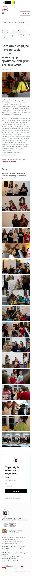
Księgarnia (25, 13)
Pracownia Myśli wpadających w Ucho (14, 33)
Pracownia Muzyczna (14, 23)
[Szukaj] (16, 6)
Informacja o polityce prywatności (12, 541)
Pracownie (5, 31)
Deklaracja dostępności (9, 543)
